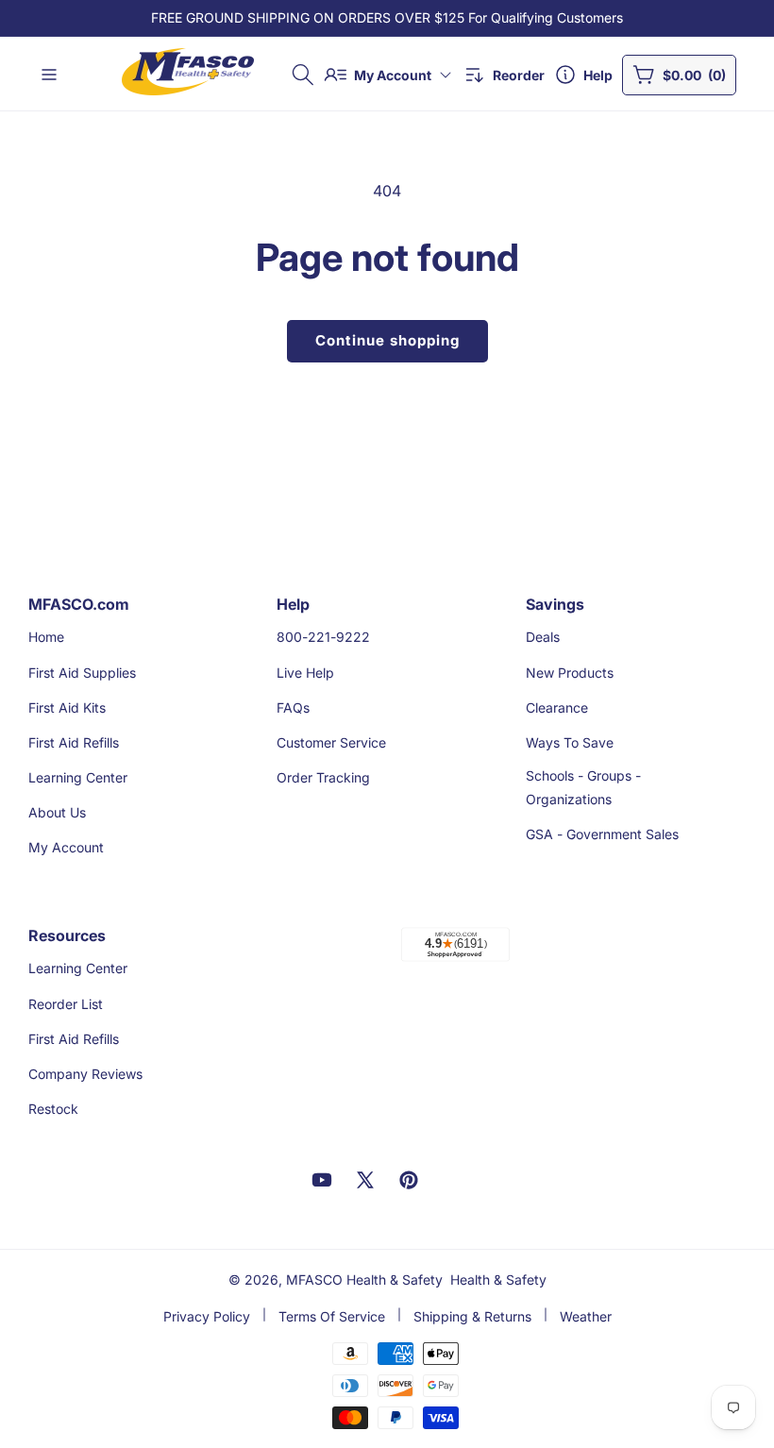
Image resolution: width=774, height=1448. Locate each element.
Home (46, 637)
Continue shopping (387, 340)
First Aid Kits (67, 707)
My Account (66, 847)
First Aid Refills (73, 742)
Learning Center (77, 777)
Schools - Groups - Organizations (583, 787)
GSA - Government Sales (602, 834)
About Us (57, 812)
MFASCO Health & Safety (364, 1279)
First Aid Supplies (82, 673)
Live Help (305, 673)
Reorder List (65, 1004)
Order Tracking (323, 777)
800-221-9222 (323, 637)
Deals (543, 637)
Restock (53, 1109)
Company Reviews (85, 1074)
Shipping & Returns (472, 1316)
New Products (570, 673)
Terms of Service (331, 1316)
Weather (586, 1316)
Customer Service (331, 742)
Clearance (557, 707)
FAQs (293, 707)
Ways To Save (570, 742)
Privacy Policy (206, 1316)
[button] (303, 74)
